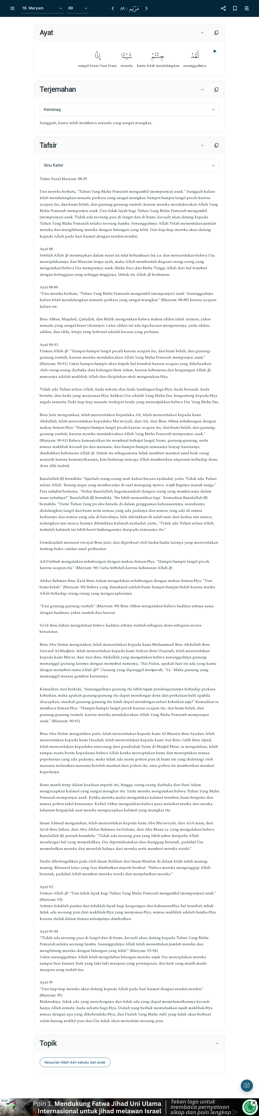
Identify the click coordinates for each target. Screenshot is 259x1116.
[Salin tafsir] (216, 145)
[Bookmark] (235, 8)
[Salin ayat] (216, 32)
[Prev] (112, 8)
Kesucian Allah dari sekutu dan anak (75, 1062)
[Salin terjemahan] (216, 89)
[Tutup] (254, 1103)
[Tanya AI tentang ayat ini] (247, 1086)
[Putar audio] (214, 51)
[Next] (146, 8)
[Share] (223, 8)
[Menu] (12, 8)
